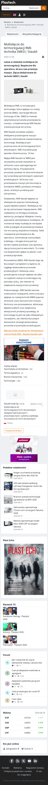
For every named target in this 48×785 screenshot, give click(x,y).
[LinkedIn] (35, 761)
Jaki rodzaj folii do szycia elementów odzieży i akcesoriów (27, 661)
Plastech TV (9, 604)
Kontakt (5, 767)
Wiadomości (19, 22)
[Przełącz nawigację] (24, 14)
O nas (39, 771)
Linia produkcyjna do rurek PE (26, 691)
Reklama (6, 14)
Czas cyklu (16, 699)
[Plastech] (8, 2)
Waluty (7, 712)
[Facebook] (11, 761)
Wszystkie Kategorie (32, 34)
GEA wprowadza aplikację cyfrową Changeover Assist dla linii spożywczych (28, 486)
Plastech (7, 22)
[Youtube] (29, 761)
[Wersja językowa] (14, 14)
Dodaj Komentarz (14, 430)
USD (7, 722)
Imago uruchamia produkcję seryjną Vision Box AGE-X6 (27, 474)
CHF (7, 732)
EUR (7, 717)
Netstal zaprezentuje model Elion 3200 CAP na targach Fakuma (26, 523)
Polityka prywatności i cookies (18, 771)
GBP (7, 727)
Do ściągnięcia (24, 774)
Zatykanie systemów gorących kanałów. (26, 682)
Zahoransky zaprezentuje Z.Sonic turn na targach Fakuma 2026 (28, 510)
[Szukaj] (44, 8)
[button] (19, 14)
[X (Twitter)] (23, 761)
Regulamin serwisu (35, 767)
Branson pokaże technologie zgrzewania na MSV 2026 (27, 498)
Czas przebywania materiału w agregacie (26, 672)
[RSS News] (17, 761)
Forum (6, 654)
